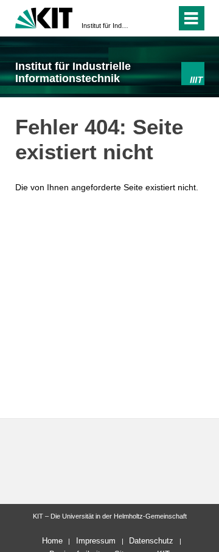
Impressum (96, 540)
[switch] (164, 18)
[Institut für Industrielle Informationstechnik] (192, 73)
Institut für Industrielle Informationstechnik (106, 25)
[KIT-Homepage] (44, 17)
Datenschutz (151, 540)
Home (52, 540)
